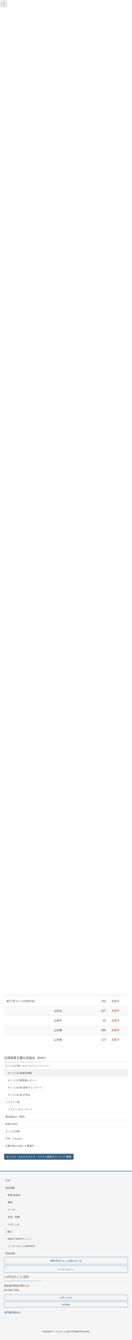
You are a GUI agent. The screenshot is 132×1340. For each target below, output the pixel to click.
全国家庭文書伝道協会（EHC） (26, 1058)
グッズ (11, 1209)
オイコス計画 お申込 (19, 1094)
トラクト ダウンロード (20, 1109)
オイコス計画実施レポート (22, 1080)
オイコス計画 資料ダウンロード (25, 1087)
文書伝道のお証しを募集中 (19, 1145)
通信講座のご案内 (15, 1116)
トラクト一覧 (12, 1102)
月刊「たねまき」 (15, 1138)
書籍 (10, 1202)
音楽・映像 (14, 1216)
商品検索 (10, 1253)
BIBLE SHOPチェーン (19, 1238)
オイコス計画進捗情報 (20, 1073)
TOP (7, 1180)
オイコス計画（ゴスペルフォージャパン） (28, 1065)
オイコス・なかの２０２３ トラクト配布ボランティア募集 (38, 1156)
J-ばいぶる (13, 1224)
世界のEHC (11, 1124)
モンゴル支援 (12, 1131)
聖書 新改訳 (14, 1195)
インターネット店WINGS (21, 1246)
